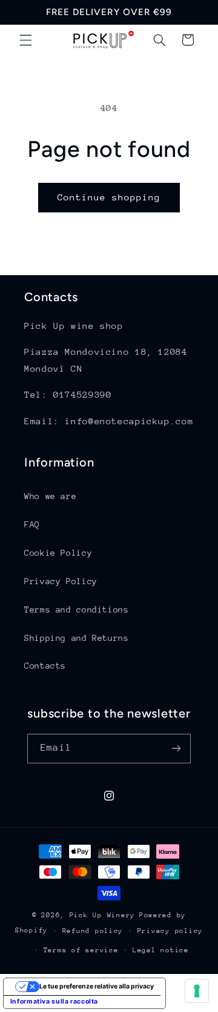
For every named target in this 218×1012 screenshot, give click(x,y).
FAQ (32, 524)
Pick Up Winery (102, 915)
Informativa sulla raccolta (54, 1001)
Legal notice (161, 950)
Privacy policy (170, 931)
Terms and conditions (76, 609)
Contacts (45, 665)
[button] (25, 40)
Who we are (50, 496)
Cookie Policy (58, 553)
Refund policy (93, 931)
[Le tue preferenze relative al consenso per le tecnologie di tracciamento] (196, 990)
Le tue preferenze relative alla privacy (96, 986)
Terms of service (81, 950)
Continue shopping (109, 197)
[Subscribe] (176, 748)
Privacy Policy (60, 581)
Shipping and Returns (76, 638)
